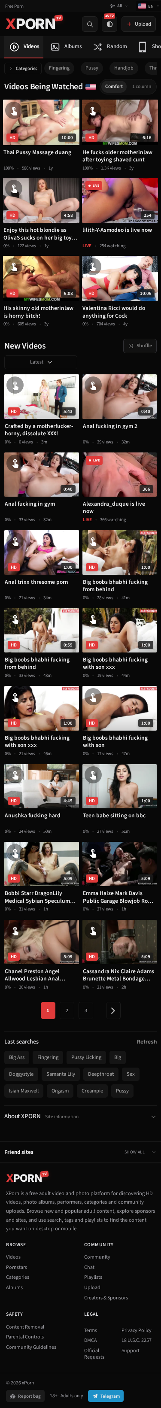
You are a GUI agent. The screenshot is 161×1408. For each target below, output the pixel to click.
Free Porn (14, 6)
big (117, 1057)
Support (131, 1350)
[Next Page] (113, 1010)
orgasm (60, 1091)
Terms (90, 1330)
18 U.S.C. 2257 (137, 1340)
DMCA (90, 1340)
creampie (92, 1091)
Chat (89, 1267)
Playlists (93, 1277)
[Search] (89, 24)
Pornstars (16, 1267)
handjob (124, 68)
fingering (59, 68)
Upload (92, 1287)
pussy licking (86, 1057)
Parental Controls (25, 1337)
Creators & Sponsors (106, 1298)
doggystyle (21, 1074)
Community (97, 1257)
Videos (13, 1257)
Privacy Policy (137, 1330)
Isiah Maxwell (24, 1091)
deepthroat (101, 1074)
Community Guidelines (31, 1347)
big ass (16, 1057)
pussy (91, 68)
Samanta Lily (60, 1074)
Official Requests (94, 1354)
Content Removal (25, 1327)
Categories (26, 68)
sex (131, 1074)
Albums (14, 1287)
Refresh (147, 1041)
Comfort (114, 86)
